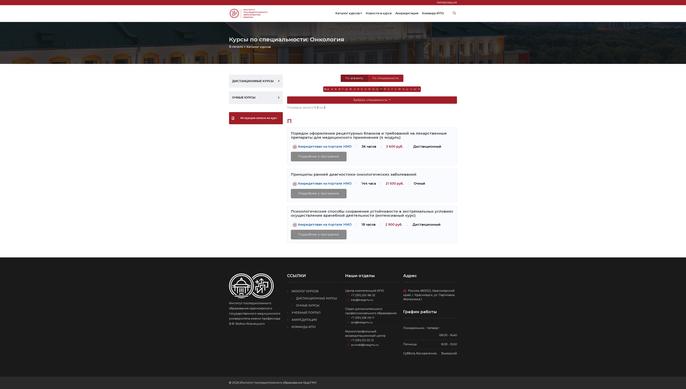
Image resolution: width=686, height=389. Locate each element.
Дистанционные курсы (253, 81)
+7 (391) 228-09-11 (362, 317)
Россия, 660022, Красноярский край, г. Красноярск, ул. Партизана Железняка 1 (429, 295)
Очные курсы (243, 97)
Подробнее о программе (318, 156)
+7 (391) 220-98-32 (363, 295)
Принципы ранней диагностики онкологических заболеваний (353, 174)
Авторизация (447, 2)
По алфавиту (354, 78)
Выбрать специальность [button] (371, 100)
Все (326, 89)
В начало (236, 46)
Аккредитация (406, 13)
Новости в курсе (379, 13)
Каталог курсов (347, 13)
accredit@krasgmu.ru (365, 345)
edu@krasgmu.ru (362, 300)
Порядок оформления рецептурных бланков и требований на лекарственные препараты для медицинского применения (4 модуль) (369, 135)
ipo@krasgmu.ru (362, 322)
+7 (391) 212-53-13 (362, 340)
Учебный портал (306, 312)
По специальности (385, 78)
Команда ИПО (433, 13)
